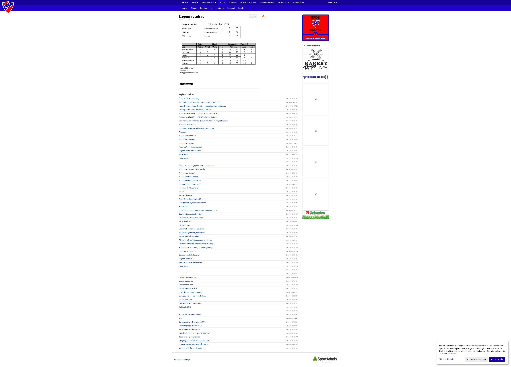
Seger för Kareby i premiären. (191, 292)
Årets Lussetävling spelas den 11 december (196, 165)
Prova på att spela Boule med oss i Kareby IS (197, 243)
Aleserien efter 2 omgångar (190, 180)
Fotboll (232, 3)
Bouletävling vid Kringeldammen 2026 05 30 (196, 128)
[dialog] (472, 352)
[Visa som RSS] (263, 16)
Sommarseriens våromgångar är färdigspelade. (198, 113)
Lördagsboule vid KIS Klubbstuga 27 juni (195, 109)
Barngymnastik (208, 3)
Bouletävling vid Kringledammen (192, 232)
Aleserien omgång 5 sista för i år (192, 169)
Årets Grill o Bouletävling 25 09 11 (192, 199)
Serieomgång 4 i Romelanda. (190, 325)
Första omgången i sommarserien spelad (195, 240)
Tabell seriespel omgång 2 (189, 337)
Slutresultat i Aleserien (188, 251)
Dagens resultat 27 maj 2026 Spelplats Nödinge (198, 117)
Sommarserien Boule (187, 124)
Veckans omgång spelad (189, 236)
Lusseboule (183, 158)
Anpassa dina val (446, 359)
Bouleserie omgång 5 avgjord (191, 214)
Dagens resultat (191, 16)
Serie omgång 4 (185, 221)
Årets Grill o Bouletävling (189, 98)
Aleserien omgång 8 (187, 143)
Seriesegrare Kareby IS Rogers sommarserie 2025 (199, 210)
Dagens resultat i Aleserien (190, 150)
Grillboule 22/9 (185, 307)
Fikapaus (182, 132)
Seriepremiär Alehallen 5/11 (190, 184)
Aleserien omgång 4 (187, 173)
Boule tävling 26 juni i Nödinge (191, 217)
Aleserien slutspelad (187, 135)
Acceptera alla (497, 359)
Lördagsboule (184, 225)
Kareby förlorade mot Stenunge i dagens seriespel (199, 102)
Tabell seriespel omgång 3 (189, 329)
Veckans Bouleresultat (188, 288)
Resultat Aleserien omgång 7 (190, 147)
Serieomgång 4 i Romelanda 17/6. (192, 322)
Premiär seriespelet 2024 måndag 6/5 (194, 344)
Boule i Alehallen (185, 299)
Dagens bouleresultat (188, 277)
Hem (186, 3)
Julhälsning (183, 154)
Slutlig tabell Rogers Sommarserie (192, 203)
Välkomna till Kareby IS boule (190, 348)
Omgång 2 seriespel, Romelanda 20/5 (194, 340)
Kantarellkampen (186, 195)
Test (180, 318)
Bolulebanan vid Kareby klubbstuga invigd (196, 247)
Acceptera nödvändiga (476, 359)
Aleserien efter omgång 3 (189, 176)
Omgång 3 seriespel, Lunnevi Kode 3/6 (194, 333)
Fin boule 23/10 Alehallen (189, 188)
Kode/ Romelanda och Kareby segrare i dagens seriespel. (202, 106)
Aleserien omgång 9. (187, 139)
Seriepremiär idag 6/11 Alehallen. (192, 296)
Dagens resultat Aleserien (189, 255)
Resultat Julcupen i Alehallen (190, 262)
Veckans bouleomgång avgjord (191, 229)
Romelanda (183, 206)
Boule (181, 191)
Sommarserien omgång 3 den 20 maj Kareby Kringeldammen (203, 121)
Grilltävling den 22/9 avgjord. (190, 303)
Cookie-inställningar (182, 359)
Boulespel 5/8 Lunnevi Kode (190, 314)
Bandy (194, 3)
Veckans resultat (186, 281)
